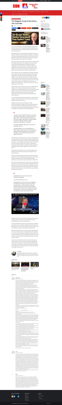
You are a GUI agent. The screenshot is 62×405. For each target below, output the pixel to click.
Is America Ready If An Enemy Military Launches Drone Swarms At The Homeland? (48, 88)
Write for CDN (38, 11)
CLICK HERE (45, 25)
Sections (18, 11)
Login (39, 397)
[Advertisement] (46, 67)
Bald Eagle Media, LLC (26, 403)
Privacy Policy (41, 398)
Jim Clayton (19, 251)
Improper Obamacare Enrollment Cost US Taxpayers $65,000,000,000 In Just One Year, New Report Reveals (48, 48)
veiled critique (35, 107)
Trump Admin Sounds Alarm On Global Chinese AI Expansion (48, 110)
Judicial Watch (27, 397)
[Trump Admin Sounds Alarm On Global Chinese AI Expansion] (43, 109)
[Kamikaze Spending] (43, 129)
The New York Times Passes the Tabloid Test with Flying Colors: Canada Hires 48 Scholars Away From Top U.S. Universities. (25, 269)
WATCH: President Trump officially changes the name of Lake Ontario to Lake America (48, 39)
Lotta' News (26, 398)
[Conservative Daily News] (25, 6)
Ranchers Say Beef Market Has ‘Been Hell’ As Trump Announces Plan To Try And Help (48, 135)
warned (16, 104)
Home (13, 11)
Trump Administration (24, 11)
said (26, 116)
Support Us (42, 11)
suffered (23, 128)
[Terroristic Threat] (43, 125)
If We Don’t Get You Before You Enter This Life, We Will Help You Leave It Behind (15, 268)
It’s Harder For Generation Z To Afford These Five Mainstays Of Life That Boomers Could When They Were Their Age (48, 96)
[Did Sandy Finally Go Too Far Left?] (35, 264)
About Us (46, 11)
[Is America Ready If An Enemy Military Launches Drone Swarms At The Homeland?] (43, 86)
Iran (15, 11)
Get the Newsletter (32, 11)
